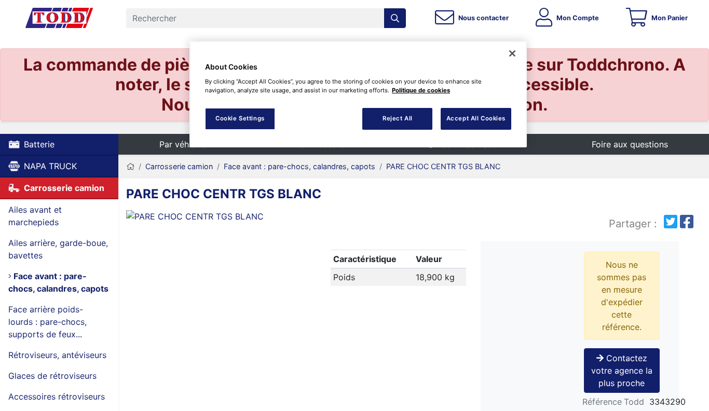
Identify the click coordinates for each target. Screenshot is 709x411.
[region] (358, 94)
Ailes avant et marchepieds (35, 215)
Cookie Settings (240, 118)
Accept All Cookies (476, 118)
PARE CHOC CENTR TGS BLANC (443, 166)
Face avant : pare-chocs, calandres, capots (58, 282)
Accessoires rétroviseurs (56, 396)
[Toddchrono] (59, 18)
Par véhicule (183, 144)
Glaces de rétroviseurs (52, 376)
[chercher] (395, 18)
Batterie (39, 144)
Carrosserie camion (64, 188)
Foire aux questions (630, 144)
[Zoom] (216, 218)
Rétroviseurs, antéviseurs (57, 355)
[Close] (512, 53)
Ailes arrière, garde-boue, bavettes (58, 249)
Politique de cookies (421, 90)
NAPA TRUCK (50, 166)
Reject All (398, 118)
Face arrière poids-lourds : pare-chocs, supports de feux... (47, 321)
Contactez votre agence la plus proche (621, 370)
